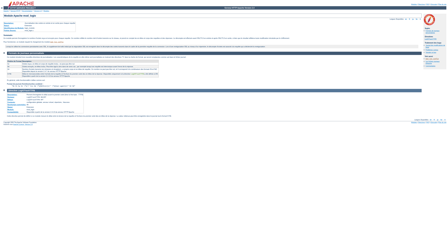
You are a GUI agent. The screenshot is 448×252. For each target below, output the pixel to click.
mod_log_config (56, 42)
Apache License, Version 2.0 (23, 124)
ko (416, 19)
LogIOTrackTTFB (430, 39)
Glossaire (434, 4)
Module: (10, 109)
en (406, 19)
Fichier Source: (10, 30)
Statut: (6, 25)
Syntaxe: (10, 97)
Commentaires (430, 66)
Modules (414, 4)
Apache (6, 11)
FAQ (427, 4)
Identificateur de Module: (14, 28)
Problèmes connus (432, 50)
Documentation (27, 11)
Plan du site (442, 4)
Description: (9, 23)
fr (410, 19)
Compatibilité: (13, 112)
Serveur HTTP (15, 11)
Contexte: (11, 102)
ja (413, 19)
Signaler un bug (431, 52)
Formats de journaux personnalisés (432, 32)
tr (420, 19)
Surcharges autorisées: (16, 105)
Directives (421, 4)
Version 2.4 (38, 11)
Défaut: (10, 100)
